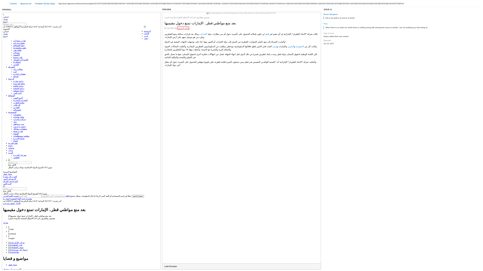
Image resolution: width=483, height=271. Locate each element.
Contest (13, 4)
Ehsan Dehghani (331, 14)
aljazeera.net (25, 4)
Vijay (326, 24)
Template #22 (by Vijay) (45, 4)
